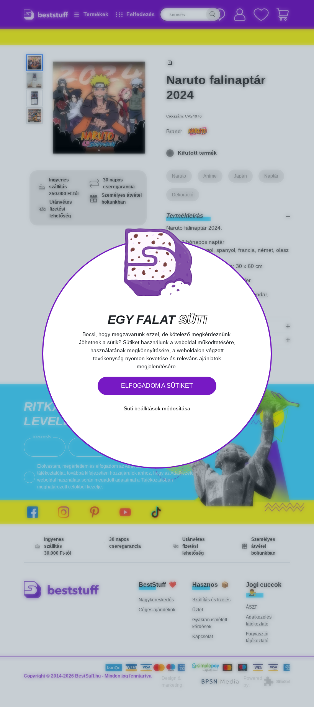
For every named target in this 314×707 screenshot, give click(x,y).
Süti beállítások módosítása (157, 408)
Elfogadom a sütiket (157, 385)
